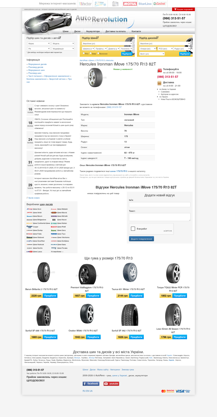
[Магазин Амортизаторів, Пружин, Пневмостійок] (100, 3)
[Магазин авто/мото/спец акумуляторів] (115, 3)
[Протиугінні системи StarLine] (145, 3)
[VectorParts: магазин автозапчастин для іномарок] (85, 3)
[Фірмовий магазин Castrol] (159, 3)
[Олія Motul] (130, 3)
